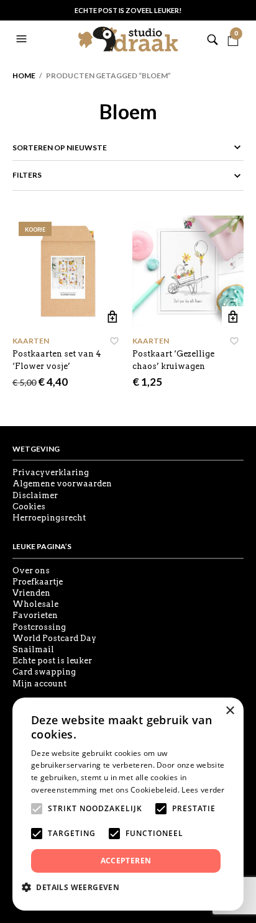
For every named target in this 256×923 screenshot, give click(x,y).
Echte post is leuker (52, 660)
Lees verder (202, 789)
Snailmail (33, 649)
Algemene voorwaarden (62, 483)
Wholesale (35, 604)
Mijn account (39, 683)
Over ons (31, 570)
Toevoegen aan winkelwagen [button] (113, 317)
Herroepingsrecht (49, 517)
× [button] (229, 711)
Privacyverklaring (50, 472)
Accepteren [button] (126, 860)
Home (23, 75)
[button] (23, 39)
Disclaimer (35, 495)
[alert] (128, 804)
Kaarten (30, 340)
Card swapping (44, 671)
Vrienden (31, 593)
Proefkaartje (37, 581)
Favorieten (35, 615)
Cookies (28, 506)
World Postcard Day (54, 638)
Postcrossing (39, 627)
